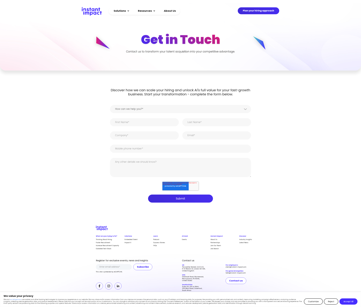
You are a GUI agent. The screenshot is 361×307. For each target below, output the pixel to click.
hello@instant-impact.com (236, 273)
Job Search (215, 249)
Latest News (243, 243)
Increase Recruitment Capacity (107, 245)
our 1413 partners (15, 299)
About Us (214, 239)
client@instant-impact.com (236, 267)
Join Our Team (216, 245)
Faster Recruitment (103, 243)
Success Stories (159, 243)
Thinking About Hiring (104, 239)
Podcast (156, 239)
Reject (331, 301)
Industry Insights (245, 239)
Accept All (348, 301)
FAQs (155, 245)
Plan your (258, 10)
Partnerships (215, 243)
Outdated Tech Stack (103, 249)
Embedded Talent (131, 239)
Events (184, 239)
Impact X (128, 243)
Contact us (236, 280)
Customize (313, 301)
